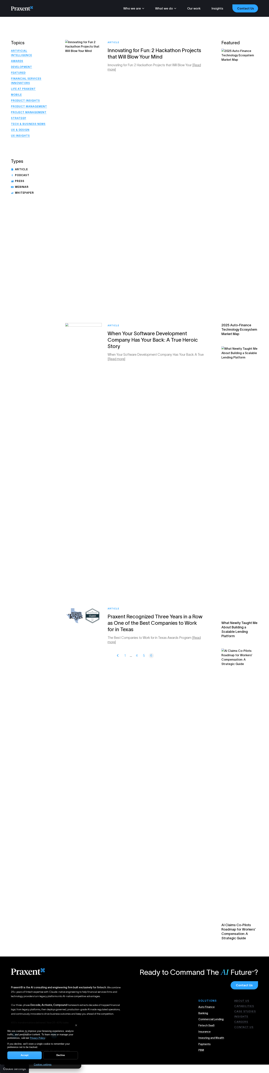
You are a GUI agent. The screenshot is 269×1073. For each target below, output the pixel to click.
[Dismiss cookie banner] (76, 1025)
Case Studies (245, 1011)
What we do (164, 8)
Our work (194, 8)
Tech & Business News (28, 124)
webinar (22, 186)
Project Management (28, 112)
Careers (241, 1021)
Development (21, 66)
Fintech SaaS (206, 1025)
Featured (18, 72)
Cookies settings (43, 1064)
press (20, 181)
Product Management (29, 106)
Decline (60, 1055)
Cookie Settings (14, 1068)
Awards (17, 61)
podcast (22, 175)
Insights (217, 8)
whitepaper (24, 192)
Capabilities (244, 1006)
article (113, 42)
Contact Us (244, 985)
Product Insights (25, 100)
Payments (204, 1044)
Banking (203, 1013)
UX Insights (20, 135)
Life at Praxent (23, 88)
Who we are (132, 8)
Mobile (16, 94)
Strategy (18, 118)
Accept (24, 1055)
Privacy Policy (37, 1038)
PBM (201, 1050)
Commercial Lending (211, 1019)
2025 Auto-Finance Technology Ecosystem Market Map (239, 329)
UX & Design (20, 129)
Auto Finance (206, 1007)
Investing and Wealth (211, 1037)
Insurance (204, 1031)
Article (21, 169)
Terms (91, 1050)
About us (241, 1000)
